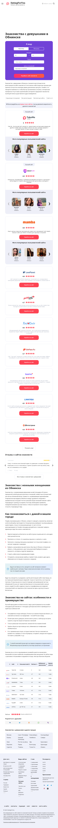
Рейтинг (33, 664)
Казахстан (6, 787)
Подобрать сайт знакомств (29, 75)
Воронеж (9, 744)
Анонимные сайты (21, 772)
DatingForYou (18, 2)
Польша (5, 791)
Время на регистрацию (52, 664)
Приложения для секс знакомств (48, 778)
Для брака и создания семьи (9, 763)
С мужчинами (34, 764)
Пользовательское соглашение (27, 822)
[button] (49, 150)
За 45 (44, 766)
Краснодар (44, 744)
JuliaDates (20, 792)
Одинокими (34, 785)
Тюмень (20, 747)
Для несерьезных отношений (7, 769)
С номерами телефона (21, 766)
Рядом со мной (22, 769)
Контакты (14, 806)
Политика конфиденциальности (11, 822)
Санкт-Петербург (23, 735)
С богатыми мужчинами (34, 771)
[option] (29, 465)
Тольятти (32, 747)
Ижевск (43, 747)
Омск (8, 742)
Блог (28, 806)
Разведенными (35, 789)
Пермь (20, 744)
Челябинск (32, 737)
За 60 (44, 770)
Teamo (20, 788)
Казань (9, 737)
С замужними (34, 768)
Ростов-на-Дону (23, 742)
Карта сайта (43, 806)
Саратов (9, 747)
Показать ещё (29, 448)
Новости (34, 806)
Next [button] (52, 465)
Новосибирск (33, 735)
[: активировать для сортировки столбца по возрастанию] (7, 664)
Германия (6, 785)
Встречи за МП (7, 766)
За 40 (44, 764)
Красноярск (44, 742)
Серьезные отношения (13, 98)
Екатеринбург (45, 735)
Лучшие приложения (48, 781)
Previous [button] (5, 465)
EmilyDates (21, 794)
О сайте (6, 806)
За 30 (44, 762)
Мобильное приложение (42, 664)
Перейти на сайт (29, 133)
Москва (9, 735)
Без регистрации (27, 98)
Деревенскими (35, 787)
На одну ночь (6, 775)
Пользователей (24, 664)
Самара (43, 737)
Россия (5, 783)
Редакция (22, 806)
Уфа (30, 742)
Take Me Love (21, 786)
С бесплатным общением (22, 763)
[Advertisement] (29, 17)
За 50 (44, 768)
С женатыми (34, 766)
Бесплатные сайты (39, 98)
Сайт (13, 664)
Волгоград (32, 744)
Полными (33, 781)
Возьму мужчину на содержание (8, 772)
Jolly (19, 790)
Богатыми (33, 783)
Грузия (5, 789)
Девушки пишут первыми (22, 776)
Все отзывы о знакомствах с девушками (29, 477)
